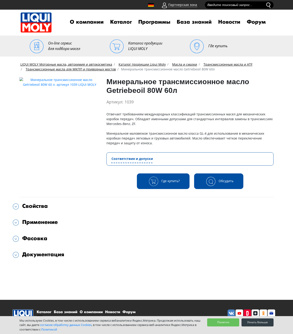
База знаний (194, 22)
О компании (87, 22)
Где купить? (170, 180)
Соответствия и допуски (132, 158)
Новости (229, 22)
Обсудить (225, 180)
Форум (256, 22)
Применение (40, 222)
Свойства (35, 206)
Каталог (121, 22)
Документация (43, 254)
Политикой (49, 329)
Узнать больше (257, 322)
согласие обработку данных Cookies (66, 325)
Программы (154, 22)
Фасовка (34, 238)
